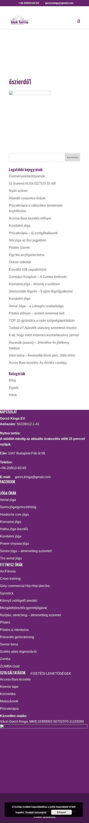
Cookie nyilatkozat (44, 817)
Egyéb (13, 388)
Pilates (5, 622)
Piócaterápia (9, 708)
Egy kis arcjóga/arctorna (26, 255)
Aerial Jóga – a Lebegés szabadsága (36, 306)
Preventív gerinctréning (17, 637)
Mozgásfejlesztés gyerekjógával (23, 608)
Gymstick (6, 593)
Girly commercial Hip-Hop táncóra (25, 586)
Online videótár (20, 262)
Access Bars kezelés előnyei (30, 218)
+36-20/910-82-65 (13, 468)
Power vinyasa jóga (14, 543)
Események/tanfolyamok (27, 176)
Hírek (13, 395)
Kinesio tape (9, 686)
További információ (35, 812)
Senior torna (9, 644)
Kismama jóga (10, 522)
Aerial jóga (8, 500)
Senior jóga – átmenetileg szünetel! (26, 551)
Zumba (5, 659)
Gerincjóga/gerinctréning (18, 507)
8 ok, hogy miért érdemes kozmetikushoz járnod (44, 335)
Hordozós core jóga (14, 514)
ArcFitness (8, 571)
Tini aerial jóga (11, 558)
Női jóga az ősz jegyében (27, 240)
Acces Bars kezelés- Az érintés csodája (38, 362)
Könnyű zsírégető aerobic (18, 600)
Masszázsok (9, 701)
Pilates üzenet (19, 247)
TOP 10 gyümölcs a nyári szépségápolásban (42, 320)
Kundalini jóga (19, 225)
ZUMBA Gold (9, 666)
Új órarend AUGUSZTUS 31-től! (32, 183)
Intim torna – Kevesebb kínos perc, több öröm (42, 355)
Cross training (10, 578)
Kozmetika (8, 694)
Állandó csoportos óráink (27, 198)
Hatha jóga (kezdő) (14, 529)
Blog (12, 380)
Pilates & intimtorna (14, 630)
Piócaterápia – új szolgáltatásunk (33, 233)
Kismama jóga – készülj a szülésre (34, 284)
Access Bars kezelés (15, 679)
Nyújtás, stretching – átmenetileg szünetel (30, 615)
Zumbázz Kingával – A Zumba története (38, 277)
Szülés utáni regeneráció (18, 651)
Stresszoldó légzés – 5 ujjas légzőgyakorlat (40, 291)
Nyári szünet (18, 190)
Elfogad (61, 812)
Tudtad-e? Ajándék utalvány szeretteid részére (43, 328)
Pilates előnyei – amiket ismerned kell (36, 313)
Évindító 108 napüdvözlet (27, 269)
